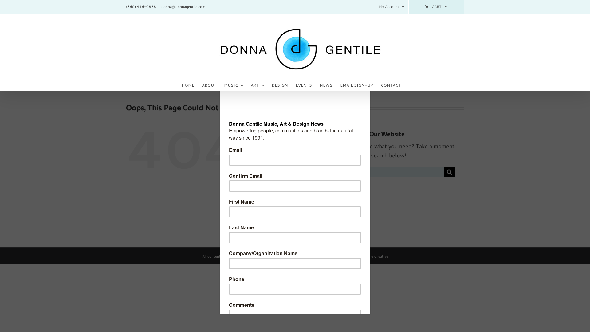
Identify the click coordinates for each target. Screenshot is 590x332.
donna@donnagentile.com (183, 6)
